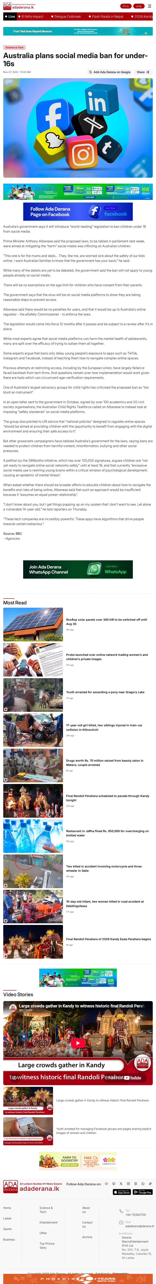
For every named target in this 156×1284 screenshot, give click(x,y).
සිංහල (126, 6)
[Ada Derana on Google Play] (143, 1192)
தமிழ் (139, 6)
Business (9, 1239)
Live (12, 16)
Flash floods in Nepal (89, 16)
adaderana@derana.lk (139, 1226)
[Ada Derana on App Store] (122, 1192)
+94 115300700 (135, 1214)
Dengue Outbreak (49, 16)
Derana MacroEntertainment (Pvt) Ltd (137, 1247)
